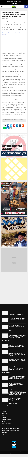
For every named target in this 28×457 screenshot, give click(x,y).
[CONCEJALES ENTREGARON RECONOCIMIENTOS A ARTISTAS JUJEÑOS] (5, 385)
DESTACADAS (4, 12)
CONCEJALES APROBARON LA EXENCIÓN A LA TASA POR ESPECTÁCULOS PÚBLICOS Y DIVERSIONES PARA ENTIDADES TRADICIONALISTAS (15, 401)
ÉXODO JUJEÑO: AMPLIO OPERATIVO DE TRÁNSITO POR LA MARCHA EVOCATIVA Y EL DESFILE (16, 368)
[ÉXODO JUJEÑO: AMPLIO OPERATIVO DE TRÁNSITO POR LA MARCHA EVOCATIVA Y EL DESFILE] (5, 368)
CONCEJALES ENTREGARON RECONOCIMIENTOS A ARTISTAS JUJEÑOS (15, 384)
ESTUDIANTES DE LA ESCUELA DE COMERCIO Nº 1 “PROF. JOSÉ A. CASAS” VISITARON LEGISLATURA (16, 313)
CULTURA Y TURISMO (6, 419)
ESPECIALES (17, 12)
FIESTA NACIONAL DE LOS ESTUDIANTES (10, 428)
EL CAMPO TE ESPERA (10, 12)
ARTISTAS (4, 415)
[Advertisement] (14, 288)
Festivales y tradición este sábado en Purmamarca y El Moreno (13, 120)
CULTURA (4, 417)
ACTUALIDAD (4, 411)
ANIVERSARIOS (5, 413)
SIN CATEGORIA (5, 434)
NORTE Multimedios (14, 453)
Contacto (15, 1)
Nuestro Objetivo (10, 1)
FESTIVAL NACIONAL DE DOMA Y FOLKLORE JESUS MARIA (14, 426)
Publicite (19, 1)
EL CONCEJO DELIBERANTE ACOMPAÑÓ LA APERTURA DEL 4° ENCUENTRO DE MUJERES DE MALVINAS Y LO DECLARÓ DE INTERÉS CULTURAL (17, 328)
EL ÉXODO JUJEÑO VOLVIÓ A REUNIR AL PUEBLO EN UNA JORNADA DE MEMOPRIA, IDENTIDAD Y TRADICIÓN (16, 320)
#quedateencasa (5, 409)
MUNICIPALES (4, 432)
